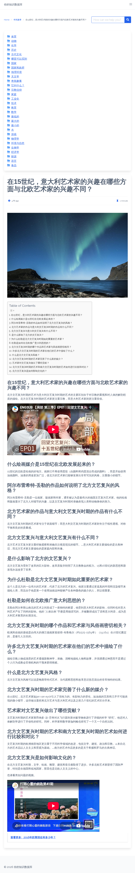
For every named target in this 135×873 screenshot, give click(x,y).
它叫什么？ (17, 85)
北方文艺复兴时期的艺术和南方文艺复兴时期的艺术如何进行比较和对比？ (51, 366)
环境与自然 (17, 143)
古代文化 (16, 54)
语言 (13, 160)
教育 (13, 107)
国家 (13, 63)
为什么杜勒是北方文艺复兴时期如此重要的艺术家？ (37, 338)
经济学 (15, 152)
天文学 (15, 76)
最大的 (15, 121)
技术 (13, 103)
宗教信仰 (16, 89)
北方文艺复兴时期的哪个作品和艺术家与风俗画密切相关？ (41, 346)
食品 (13, 165)
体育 (13, 36)
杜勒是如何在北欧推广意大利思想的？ (31, 342)
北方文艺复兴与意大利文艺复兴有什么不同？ (34, 330)
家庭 (13, 94)
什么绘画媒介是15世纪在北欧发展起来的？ (33, 318)
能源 (13, 156)
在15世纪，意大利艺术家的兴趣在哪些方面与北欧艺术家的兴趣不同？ (46, 314)
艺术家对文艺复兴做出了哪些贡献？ (30, 362)
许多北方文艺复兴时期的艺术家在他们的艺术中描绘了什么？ (44, 350)
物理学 (15, 138)
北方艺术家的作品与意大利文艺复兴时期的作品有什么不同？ (43, 326)
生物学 (15, 147)
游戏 (13, 134)
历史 (13, 49)
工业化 (15, 98)
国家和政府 (17, 67)
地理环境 (16, 72)
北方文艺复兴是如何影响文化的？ (29, 370)
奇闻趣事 (17, 20)
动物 (13, 41)
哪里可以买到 (19, 58)
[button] (130, 4)
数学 (13, 112)
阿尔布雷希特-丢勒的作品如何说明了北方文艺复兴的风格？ (41, 322)
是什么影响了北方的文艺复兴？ (28, 334)
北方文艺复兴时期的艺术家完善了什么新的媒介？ (37, 358)
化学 (13, 45)
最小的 (15, 125)
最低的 (15, 116)
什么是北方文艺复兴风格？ (26, 354)
